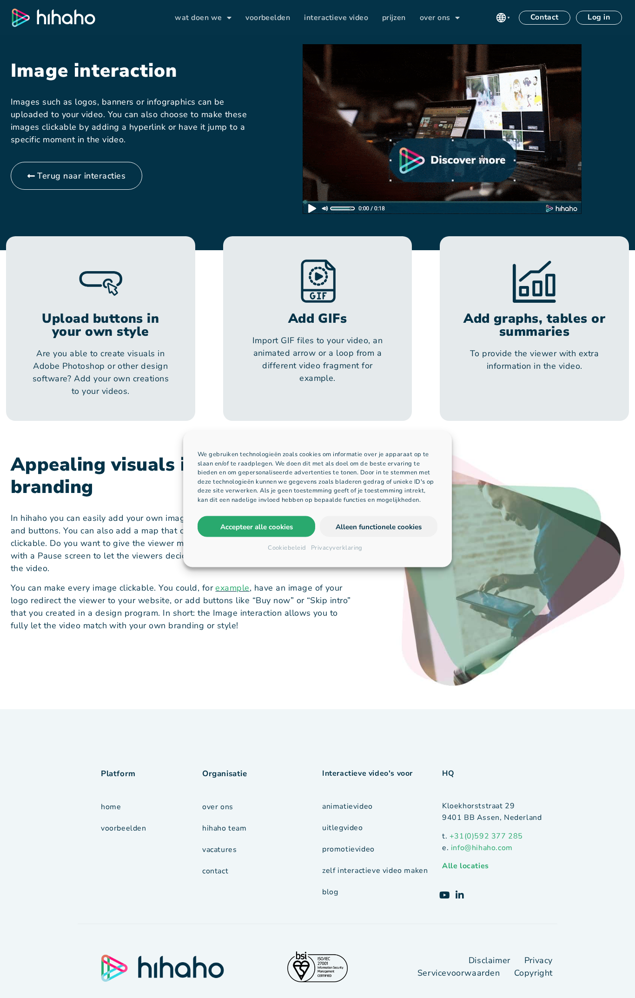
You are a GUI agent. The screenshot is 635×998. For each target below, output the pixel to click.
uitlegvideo (342, 828)
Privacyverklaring (337, 548)
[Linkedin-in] (459, 895)
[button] (503, 17)
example (232, 587)
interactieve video (336, 18)
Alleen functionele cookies (379, 526)
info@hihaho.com (482, 848)
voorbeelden (267, 18)
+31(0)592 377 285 (486, 836)
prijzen (394, 18)
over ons (435, 18)
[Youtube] (444, 895)
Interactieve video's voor (367, 773)
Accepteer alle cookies (256, 526)
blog (330, 892)
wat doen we (198, 18)
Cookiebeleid (287, 548)
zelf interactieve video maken (375, 870)
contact (215, 871)
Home (111, 807)
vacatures (219, 850)
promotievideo (348, 849)
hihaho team (224, 828)
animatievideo (347, 806)
